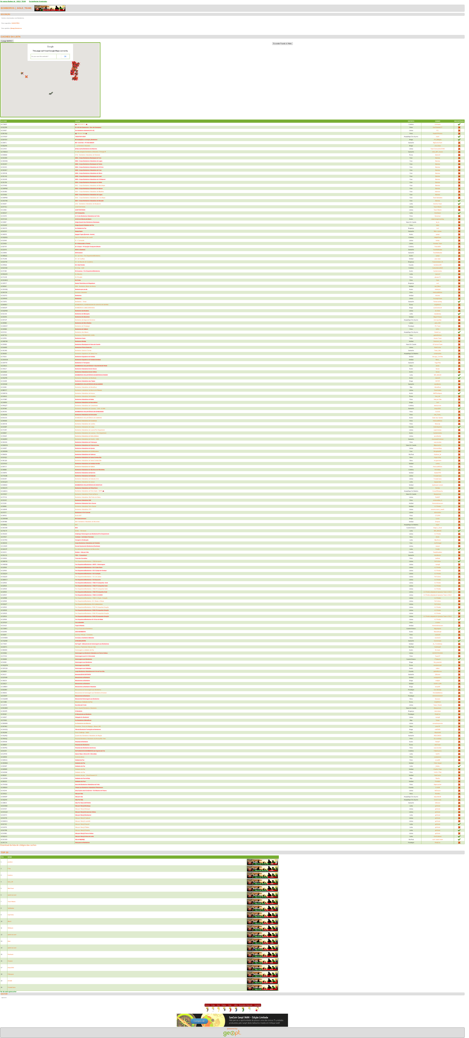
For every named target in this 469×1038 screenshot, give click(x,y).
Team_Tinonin (437, 705)
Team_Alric (437, 350)
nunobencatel (438, 665)
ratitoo (437, 668)
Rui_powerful (437, 662)
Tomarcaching (437, 301)
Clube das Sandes (437, 417)
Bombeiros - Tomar (80, 301)
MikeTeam (11, 888)
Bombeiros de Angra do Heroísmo (85, 320)
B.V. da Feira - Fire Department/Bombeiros (87, 255)
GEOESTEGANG (437, 653)
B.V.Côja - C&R (79, 268)
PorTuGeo (437, 561)
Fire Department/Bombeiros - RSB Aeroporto (88, 561)
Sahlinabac (11, 908)
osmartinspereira (438, 723)
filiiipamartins (437, 445)
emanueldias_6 (437, 500)
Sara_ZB (10, 882)
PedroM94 (438, 246)
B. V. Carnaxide (79, 240)
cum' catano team (437, 839)
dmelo (437, 365)
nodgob (437, 680)
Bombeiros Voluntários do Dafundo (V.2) (87, 479)
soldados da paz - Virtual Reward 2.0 (86, 775)
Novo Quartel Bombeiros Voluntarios (86, 708)
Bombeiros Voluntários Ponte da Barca (86, 494)
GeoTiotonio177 (437, 127)
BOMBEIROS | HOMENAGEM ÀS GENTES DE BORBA (91, 304)
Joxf (437, 402)
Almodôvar (437, 387)
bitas (9, 941)
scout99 (437, 760)
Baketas (437, 158)
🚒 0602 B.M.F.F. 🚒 (81, 124)
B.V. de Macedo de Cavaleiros (84, 262)
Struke (438, 369)
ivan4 (437, 136)
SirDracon (438, 790)
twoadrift (437, 686)
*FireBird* (437, 781)
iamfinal (437, 558)
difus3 (9, 921)
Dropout (437, 521)
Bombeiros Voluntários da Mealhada (85, 378)
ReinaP (437, 741)
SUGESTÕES (15, 23)
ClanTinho (11, 915)
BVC (76, 524)
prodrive (10, 862)
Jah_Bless (437, 286)
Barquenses (437, 494)
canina (438, 463)
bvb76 (437, 754)
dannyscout (437, 405)
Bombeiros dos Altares (81, 332)
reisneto (437, 295)
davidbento (437, 384)
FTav (9, 868)
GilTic (437, 329)
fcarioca (10, 875)
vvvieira (437, 622)
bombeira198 (437, 265)
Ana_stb (437, 396)
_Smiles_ (437, 766)
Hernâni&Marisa (437, 693)
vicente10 (437, 637)
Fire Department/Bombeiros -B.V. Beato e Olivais (89, 601)
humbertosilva (437, 271)
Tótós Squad (437, 763)
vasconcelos (437, 442)
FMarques (11, 974)
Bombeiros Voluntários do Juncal (84, 482)
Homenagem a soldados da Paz (84, 650)
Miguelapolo (437, 628)
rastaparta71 (437, 677)
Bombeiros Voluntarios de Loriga (84, 427)
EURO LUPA (437, 683)
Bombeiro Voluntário (81, 292)
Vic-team (437, 650)
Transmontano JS (437, 262)
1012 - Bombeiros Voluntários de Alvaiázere (88, 204)
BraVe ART (78, 515)
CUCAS (437, 411)
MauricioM (438, 732)
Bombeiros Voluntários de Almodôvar (86, 387)
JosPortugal (437, 543)
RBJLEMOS (437, 735)
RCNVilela (438, 469)
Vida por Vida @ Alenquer (82, 809)
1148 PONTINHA (80, 207)
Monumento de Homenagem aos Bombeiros (88, 689)
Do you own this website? (39, 56)
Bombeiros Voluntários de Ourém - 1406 (87, 439)
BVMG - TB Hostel (80, 531)
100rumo (437, 674)
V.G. (437, 130)
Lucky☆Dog (437, 772)
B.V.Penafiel (78, 277)
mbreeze (437, 191)
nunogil (438, 564)
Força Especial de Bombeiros (84, 628)
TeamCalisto (437, 390)
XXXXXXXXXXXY (437, 696)
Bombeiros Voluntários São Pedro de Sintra (88, 497)
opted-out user (12, 895)
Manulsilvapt (437, 631)
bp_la (437, 222)
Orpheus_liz (437, 454)
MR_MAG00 (437, 375)
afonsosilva (437, 512)
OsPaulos (438, 124)
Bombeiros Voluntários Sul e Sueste (85, 506)
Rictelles (437, 793)
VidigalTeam (437, 237)
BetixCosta (437, 347)
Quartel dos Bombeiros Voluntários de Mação (88, 735)
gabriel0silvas (438, 335)
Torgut (437, 720)
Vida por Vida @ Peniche (82, 830)
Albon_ (438, 359)
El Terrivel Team (437, 344)
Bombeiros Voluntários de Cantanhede (86, 405)
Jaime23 (437, 378)
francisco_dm (438, 341)
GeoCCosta (437, 799)
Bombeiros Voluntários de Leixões (85, 424)
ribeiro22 (437, 155)
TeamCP (437, 656)
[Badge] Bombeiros (16, 28)
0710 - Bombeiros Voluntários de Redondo (87, 155)
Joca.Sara (438, 145)
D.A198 (437, 787)
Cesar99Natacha (437, 491)
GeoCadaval (437, 836)
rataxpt (438, 546)
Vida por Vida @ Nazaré (82, 824)
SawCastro (437, 775)
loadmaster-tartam (437, 485)
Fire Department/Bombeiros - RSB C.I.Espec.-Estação (91, 598)
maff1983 (437, 729)
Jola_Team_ (437, 414)
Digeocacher (437, 784)
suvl (437, 228)
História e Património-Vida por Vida (85, 647)
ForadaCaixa (437, 476)
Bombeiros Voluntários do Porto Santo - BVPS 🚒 (89, 491)
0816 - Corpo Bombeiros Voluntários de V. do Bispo (90, 197)
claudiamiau (437, 314)
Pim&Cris (437, 714)
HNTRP (437, 381)
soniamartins (437, 353)
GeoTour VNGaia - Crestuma (83, 634)
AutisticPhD (437, 472)
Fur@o (438, 549)
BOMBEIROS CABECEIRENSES (85, 307)
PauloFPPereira (437, 133)
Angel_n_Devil (437, 527)
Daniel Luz (437, 332)
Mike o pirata (437, 231)
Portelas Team (437, 243)
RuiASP (437, 497)
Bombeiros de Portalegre (82, 326)
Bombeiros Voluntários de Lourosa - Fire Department (90, 433)
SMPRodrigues (437, 393)
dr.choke (437, 310)
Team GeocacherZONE (438, 149)
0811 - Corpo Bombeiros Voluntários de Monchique (90, 185)
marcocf (437, 274)
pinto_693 (437, 323)
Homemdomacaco (437, 503)
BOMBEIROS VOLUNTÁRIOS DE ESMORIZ (88, 417)
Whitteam (10, 928)
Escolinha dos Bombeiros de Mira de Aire (87, 549)
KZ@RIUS (437, 304)
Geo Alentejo (437, 689)
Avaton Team (438, 338)
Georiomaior (437, 641)
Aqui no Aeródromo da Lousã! (84, 237)
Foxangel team (437, 298)
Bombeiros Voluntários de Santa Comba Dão (88, 460)
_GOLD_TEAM (23, 8)
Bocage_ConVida (437, 356)
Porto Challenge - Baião (82, 732)
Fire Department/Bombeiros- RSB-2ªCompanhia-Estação (92, 613)
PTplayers (438, 659)
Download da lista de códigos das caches (18, 845)
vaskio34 (437, 634)
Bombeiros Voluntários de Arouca (85, 393)
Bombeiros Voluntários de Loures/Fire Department (90, 430)
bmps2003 (437, 408)
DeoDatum (437, 213)
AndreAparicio (437, 427)
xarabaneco (437, 757)
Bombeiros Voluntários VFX (83, 509)
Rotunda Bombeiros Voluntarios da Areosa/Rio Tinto (90, 738)
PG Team (437, 326)
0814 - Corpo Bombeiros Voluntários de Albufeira (89, 191)
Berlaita (437, 488)
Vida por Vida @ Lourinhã (82, 821)
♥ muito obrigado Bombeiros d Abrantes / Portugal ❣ (90, 151)
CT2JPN (437, 515)
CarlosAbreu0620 (437, 268)
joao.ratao (438, 259)
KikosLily (437, 424)
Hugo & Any (437, 457)
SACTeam (438, 744)
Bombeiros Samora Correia (83, 350)
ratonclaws (437, 711)
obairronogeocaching (437, 219)
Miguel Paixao (437, 317)
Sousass (437, 699)
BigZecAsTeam (437, 142)
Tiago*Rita (438, 362)
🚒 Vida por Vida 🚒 (81, 133)
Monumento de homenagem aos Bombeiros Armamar (91, 693)
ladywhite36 (437, 796)
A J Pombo (437, 506)
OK (65, 56)
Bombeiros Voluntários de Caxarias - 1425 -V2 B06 (90, 408)
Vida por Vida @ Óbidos (82, 827)
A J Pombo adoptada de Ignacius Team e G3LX (438, 592)
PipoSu (438, 778)
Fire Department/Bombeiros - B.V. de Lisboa (88, 576)
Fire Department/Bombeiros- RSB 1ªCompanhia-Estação (92, 607)
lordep (437, 240)
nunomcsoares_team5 (437, 509)
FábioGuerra (437, 751)
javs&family (437, 436)
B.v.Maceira (78, 274)
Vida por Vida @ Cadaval (82, 818)
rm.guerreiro (437, 460)
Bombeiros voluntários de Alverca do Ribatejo (88, 390)
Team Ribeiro (438, 207)
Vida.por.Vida (437, 399)
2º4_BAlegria (437, 139)
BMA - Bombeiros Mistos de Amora (85, 286)
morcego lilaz (438, 320)
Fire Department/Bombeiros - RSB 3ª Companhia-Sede (91, 589)
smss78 (437, 726)
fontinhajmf (437, 647)
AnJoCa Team (437, 204)
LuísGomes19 (437, 307)
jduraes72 (438, 277)
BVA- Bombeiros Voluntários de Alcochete (87, 521)
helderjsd (437, 289)
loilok (437, 225)
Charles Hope (437, 769)
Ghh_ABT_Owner (437, 152)
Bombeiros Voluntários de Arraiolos (85, 396)
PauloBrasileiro (437, 552)
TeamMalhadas (437, 249)
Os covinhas (437, 738)
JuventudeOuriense (437, 439)
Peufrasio (10, 954)
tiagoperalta (437, 482)
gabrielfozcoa (438, 671)
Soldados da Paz (80, 769)
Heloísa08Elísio (437, 292)
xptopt (437, 234)
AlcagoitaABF (438, 451)
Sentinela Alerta (79, 757)
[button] (26, 77)
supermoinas (437, 430)
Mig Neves (437, 540)
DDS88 (10, 981)
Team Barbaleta (437, 197)
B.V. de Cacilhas (80, 259)
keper (437, 524)
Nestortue (438, 216)
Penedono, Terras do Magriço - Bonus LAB (88, 726)
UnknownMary (437, 448)
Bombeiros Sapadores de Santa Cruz (86, 353)
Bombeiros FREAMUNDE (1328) (85, 335)
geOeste (437, 806)
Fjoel (437, 280)
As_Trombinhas (437, 644)
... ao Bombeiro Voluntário (82, 145)
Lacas (437, 518)
